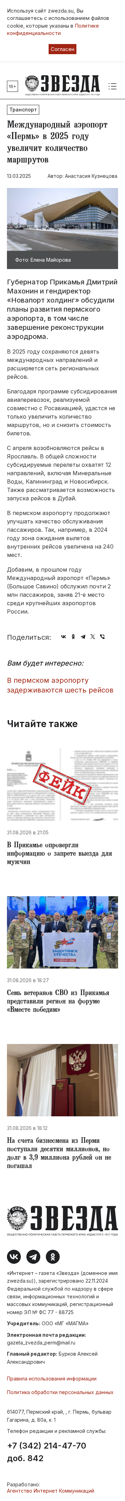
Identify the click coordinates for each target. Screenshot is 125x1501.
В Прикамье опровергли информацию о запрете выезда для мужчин (59, 854)
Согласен (62, 49)
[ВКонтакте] (63, 636)
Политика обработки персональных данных (60, 1392)
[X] (93, 636)
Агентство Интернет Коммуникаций (50, 1491)
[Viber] (102, 636)
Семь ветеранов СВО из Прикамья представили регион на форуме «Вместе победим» (58, 1002)
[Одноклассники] (73, 636)
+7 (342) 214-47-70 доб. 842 (46, 1452)
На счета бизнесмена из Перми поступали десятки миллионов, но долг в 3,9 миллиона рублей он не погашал (59, 1154)
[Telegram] (83, 636)
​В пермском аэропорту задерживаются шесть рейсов (60, 685)
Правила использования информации (52, 1379)
